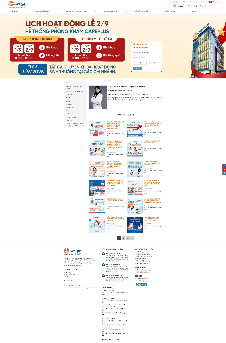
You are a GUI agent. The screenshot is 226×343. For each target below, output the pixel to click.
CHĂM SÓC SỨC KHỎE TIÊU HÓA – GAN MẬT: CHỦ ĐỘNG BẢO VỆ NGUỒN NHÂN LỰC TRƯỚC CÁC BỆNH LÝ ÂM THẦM (115, 145)
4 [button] (110, 80)
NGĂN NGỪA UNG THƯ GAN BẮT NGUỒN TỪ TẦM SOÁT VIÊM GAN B (152, 200)
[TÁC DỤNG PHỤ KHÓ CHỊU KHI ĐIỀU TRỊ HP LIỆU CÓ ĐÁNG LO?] (136, 225)
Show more (156, 100)
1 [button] (104, 80)
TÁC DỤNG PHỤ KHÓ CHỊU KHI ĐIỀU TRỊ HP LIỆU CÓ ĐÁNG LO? (151, 218)
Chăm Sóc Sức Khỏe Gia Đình (74, 91)
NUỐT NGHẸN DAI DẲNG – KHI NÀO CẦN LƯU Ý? (115, 199)
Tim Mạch (69, 94)
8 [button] (117, 80)
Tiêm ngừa (69, 120)
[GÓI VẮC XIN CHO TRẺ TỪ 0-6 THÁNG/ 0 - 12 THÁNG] (113, 46)
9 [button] (119, 80)
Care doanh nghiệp (111, 11)
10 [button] (121, 80)
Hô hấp (68, 101)
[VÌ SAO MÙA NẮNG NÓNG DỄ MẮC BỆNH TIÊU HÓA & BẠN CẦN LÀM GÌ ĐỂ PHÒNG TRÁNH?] (98, 169)
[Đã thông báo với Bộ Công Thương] (141, 284)
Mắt (67, 110)
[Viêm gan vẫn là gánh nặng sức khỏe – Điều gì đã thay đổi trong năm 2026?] (136, 129)
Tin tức (194, 11)
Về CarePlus (174, 2)
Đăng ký (211, 6)
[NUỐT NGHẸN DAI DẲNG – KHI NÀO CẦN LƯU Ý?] (98, 206)
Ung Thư (68, 98)
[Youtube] (224, 170)
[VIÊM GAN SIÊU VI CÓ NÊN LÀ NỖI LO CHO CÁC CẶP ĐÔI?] (98, 225)
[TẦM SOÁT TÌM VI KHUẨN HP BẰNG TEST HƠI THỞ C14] (136, 169)
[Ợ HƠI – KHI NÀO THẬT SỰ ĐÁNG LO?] (136, 148)
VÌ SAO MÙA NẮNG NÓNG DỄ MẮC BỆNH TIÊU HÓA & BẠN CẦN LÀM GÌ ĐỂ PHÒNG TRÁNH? (114, 165)
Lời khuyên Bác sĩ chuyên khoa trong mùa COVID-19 (75, 124)
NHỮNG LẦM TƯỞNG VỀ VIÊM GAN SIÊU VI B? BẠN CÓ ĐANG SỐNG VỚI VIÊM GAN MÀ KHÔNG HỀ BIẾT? (115, 125)
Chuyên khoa (13, 11)
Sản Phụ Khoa (70, 114)
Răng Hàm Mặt (70, 107)
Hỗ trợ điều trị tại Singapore (76, 11)
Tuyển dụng (193, 2)
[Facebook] (224, 166)
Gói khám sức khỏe (42, 11)
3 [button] (108, 80)
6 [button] (114, 80)
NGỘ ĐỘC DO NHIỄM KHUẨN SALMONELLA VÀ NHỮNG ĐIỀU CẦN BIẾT (152, 183)
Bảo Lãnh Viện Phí (141, 11)
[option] (113, 46)
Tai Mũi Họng (70, 104)
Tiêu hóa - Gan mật (71, 117)
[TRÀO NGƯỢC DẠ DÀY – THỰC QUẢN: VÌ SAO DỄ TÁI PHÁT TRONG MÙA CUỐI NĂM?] (98, 188)
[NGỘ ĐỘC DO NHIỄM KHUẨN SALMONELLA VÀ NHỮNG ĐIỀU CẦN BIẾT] (136, 188)
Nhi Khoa (68, 83)
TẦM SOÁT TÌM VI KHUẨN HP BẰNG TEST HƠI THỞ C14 (152, 163)
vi (213, 1)
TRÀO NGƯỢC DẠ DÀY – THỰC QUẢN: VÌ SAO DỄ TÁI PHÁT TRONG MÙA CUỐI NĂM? (115, 183)
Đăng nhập (203, 6)
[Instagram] (224, 173)
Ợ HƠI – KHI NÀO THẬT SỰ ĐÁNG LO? (152, 141)
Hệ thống (183, 2)
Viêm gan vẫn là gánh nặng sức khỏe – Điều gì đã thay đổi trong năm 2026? (152, 124)
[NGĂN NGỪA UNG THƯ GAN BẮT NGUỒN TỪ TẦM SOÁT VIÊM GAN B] (136, 206)
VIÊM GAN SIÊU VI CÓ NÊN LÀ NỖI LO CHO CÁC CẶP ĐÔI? (115, 218)
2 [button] (106, 80)
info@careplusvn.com (147, 281)
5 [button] (112, 80)
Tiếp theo (137, 68)
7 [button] (115, 80)
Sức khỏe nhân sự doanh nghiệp (73, 87)
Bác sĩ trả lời (170, 11)
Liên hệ (202, 2)
